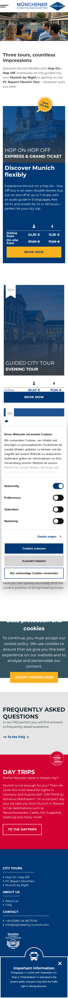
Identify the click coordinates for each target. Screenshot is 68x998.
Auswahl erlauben (34, 560)
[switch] (58, 498)
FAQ (8, 905)
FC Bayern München (19, 881)
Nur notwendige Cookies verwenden (34, 573)
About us (11, 901)
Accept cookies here (34, 677)
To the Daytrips (22, 829)
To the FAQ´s (18, 737)
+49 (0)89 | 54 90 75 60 (21, 921)
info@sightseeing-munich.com (27, 924)
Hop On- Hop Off (17, 877)
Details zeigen (47, 536)
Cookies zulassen (34, 548)
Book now (34, 252)
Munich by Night (17, 885)
